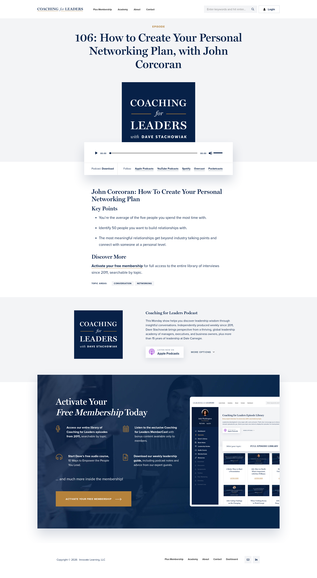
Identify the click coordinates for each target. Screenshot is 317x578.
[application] (158, 153)
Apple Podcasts (144, 168)
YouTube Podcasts (167, 168)
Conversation (123, 283)
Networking (144, 283)
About (205, 559)
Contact (217, 559)
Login (271, 9)
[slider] (218, 152)
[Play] (96, 153)
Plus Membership (174, 559)
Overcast (199, 168)
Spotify (186, 168)
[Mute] (210, 153)
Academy (193, 559)
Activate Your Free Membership (89, 499)
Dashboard (232, 559)
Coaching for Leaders (60, 9)
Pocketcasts (215, 168)
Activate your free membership (117, 266)
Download (108, 168)
